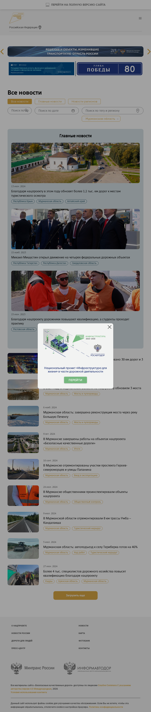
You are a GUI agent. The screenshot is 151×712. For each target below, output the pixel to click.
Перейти (75, 380)
